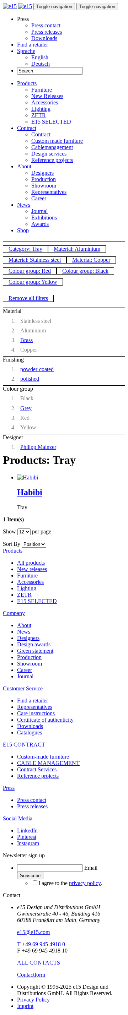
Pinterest (26, 837)
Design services (48, 154)
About (24, 166)
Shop (23, 230)
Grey (26, 408)
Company (14, 613)
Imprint (25, 1006)
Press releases (46, 32)
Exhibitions (44, 218)
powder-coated (37, 369)
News (23, 205)
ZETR (38, 115)
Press (9, 788)
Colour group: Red (30, 271)
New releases (32, 569)
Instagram (28, 843)
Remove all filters (28, 298)
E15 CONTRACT (24, 745)
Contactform (31, 975)
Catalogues (29, 732)
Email (90, 868)
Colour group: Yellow (33, 282)
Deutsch (40, 64)
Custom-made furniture (43, 757)
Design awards (33, 644)
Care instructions (36, 713)
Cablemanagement (52, 147)
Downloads (44, 38)
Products (27, 83)
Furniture (41, 90)
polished (29, 379)
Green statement (35, 651)
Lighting (40, 109)
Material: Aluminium (77, 249)
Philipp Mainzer (38, 447)
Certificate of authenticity (45, 720)
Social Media (17, 818)
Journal (39, 211)
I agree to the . (70, 883)
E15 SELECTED (51, 122)
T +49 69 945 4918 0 (41, 944)
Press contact (45, 25)
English (39, 57)
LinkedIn (27, 830)
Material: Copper (91, 260)
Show (9, 531)
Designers (42, 173)
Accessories (44, 102)
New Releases (47, 96)
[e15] (10, 6)
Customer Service (23, 688)
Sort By (11, 544)
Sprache (26, 51)
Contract (26, 128)
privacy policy (85, 883)
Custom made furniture (57, 141)
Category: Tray (25, 249)
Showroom (43, 186)
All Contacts (38, 963)
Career (38, 198)
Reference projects (52, 160)
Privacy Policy (33, 1000)
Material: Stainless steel (35, 260)
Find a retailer (32, 45)
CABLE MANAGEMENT (48, 763)
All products (31, 563)
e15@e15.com (33, 932)
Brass (26, 340)
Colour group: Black (85, 271)
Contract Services (37, 769)
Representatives (48, 192)
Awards (40, 224)
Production (43, 179)
